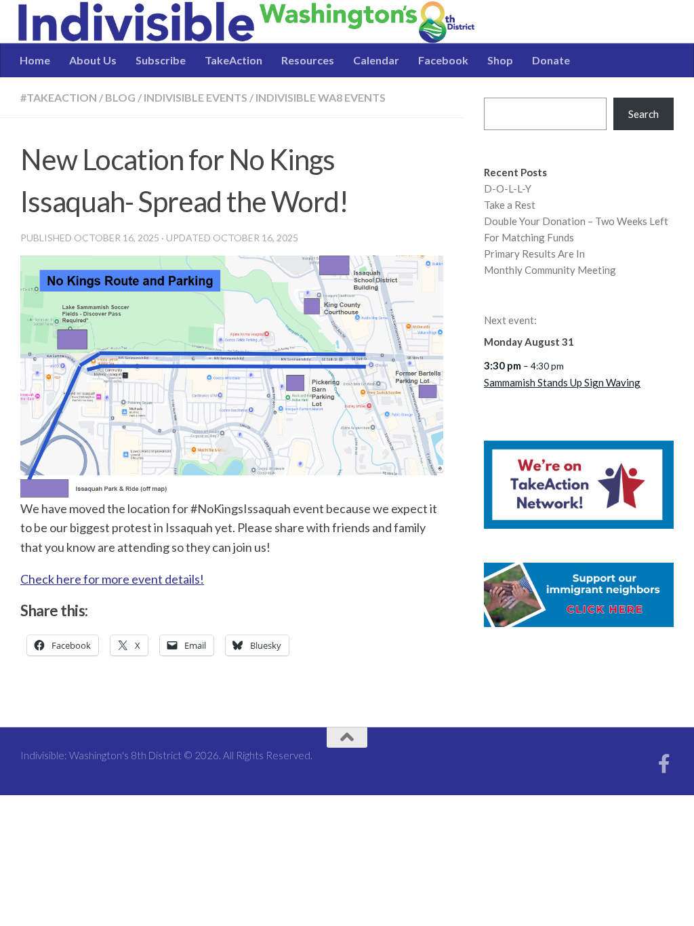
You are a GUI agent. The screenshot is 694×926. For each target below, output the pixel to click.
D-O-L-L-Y (507, 188)
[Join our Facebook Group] (664, 763)
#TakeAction (58, 97)
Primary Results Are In (534, 253)
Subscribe (161, 60)
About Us (93, 60)
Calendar (376, 60)
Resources (307, 60)
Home (35, 60)
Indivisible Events (195, 97)
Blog (120, 97)
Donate (551, 60)
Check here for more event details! (112, 578)
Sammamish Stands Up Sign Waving (562, 382)
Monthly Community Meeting (550, 270)
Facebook (443, 60)
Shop (500, 60)
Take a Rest (509, 205)
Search (643, 114)
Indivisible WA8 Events (321, 97)
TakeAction (233, 60)
